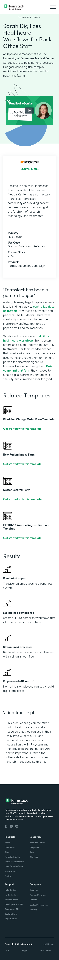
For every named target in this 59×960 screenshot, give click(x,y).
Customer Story (29, 17)
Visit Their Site (30, 169)
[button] (29, 110)
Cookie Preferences (39, 904)
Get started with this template (22, 428)
